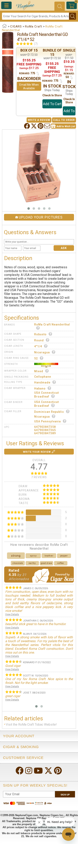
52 (36, 358)
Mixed (38, 371)
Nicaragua (42, 352)
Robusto (40, 334)
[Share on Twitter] (34, 126)
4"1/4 (38, 346)
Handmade (42, 382)
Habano (40, 388)
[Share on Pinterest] (41, 126)
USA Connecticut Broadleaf (46, 394)
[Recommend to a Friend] (47, 126)
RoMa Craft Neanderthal (52, 324)
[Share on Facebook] (27, 126)
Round (39, 340)
